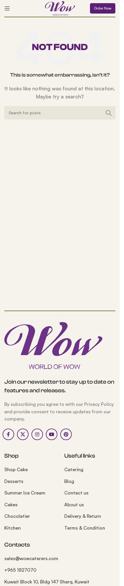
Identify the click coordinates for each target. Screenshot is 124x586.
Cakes (11, 504)
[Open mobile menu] (7, 8)
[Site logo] (60, 8)
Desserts (13, 481)
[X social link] (23, 434)
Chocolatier (17, 516)
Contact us (76, 493)
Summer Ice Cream (24, 493)
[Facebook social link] (8, 434)
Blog (69, 481)
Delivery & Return (82, 516)
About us (74, 504)
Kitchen (12, 528)
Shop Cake (16, 469)
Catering (73, 469)
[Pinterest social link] (66, 434)
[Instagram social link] (37, 434)
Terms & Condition (84, 528)
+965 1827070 (20, 570)
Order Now (102, 8)
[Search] (108, 112)
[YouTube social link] (51, 434)
